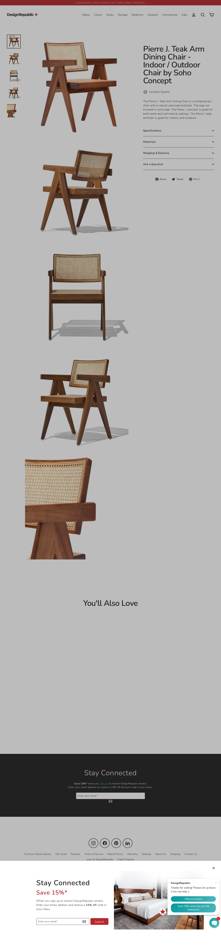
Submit (99, 922)
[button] (214, 923)
